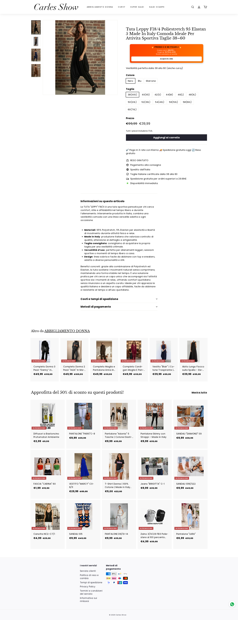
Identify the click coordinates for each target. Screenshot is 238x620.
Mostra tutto (199, 392)
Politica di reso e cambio (89, 577)
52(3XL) (145, 102)
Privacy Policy (87, 586)
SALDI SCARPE (157, 7)
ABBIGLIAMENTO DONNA (100, 7)
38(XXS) (132, 94)
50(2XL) (132, 102)
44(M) (169, 94)
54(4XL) (159, 102)
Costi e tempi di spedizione (99, 299)
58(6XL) (187, 102)
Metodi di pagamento (96, 306)
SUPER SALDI (137, 7)
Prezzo (130, 118)
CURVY (121, 7)
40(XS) (146, 94)
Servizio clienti (88, 570)
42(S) (158, 94)
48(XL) (192, 94)
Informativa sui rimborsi (88, 600)
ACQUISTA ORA (166, 59)
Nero (130, 80)
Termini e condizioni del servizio (91, 592)
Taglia (130, 89)
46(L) (181, 94)
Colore (130, 75)
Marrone (151, 80)
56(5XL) (173, 102)
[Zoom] (80, 57)
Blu (139, 80)
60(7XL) (132, 109)
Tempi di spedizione (91, 582)
